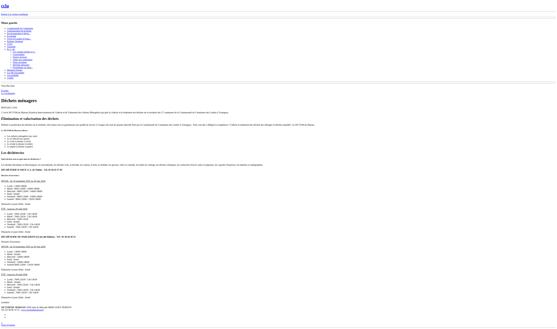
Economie (11, 36)
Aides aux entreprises (22, 59)
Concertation (19, 54)
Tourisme (11, 46)
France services (20, 57)
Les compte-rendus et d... (24, 52)
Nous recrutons (20, 62)
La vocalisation (8, 93)
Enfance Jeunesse (15, 41)
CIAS (9, 44)
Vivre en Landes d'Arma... (19, 39)
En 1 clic (11, 49)
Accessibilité (13, 75)
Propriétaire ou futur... (23, 67)
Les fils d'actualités (15, 73)
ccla (5, 5)
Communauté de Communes (20, 28)
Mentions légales (14, 70)
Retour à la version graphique (14, 14)
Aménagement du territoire (19, 31)
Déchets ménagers (21, 65)
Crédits (10, 78)
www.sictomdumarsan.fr (32, 310)
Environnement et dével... (18, 33)
